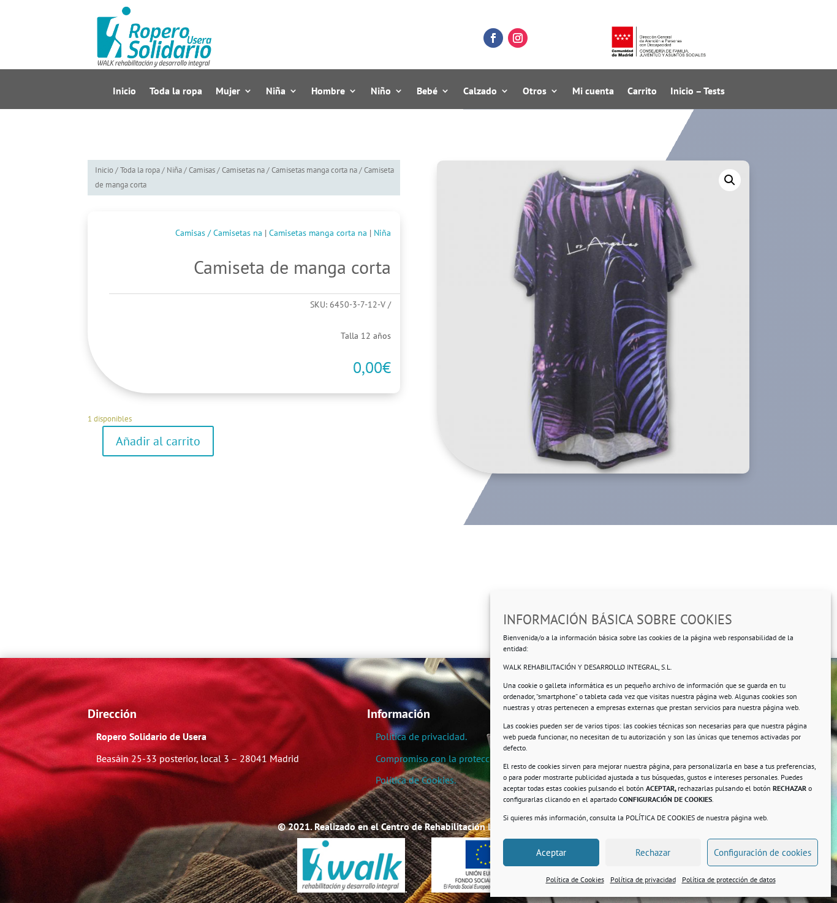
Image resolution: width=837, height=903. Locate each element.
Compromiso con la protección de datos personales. (484, 758)
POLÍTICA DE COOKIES (660, 817)
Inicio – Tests (697, 91)
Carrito (642, 91)
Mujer (228, 91)
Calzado (480, 91)
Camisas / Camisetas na (227, 170)
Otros (535, 91)
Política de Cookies (575, 879)
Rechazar (652, 852)
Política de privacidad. (421, 736)
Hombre (328, 91)
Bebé (427, 91)
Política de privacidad (643, 879)
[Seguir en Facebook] (493, 38)
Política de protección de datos (729, 879)
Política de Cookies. (416, 780)
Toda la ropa (176, 91)
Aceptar (551, 852)
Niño (381, 91)
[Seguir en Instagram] (518, 38)
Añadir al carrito (158, 441)
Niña (276, 91)
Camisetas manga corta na (314, 170)
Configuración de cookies (762, 852)
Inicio (124, 91)
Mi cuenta (593, 91)
